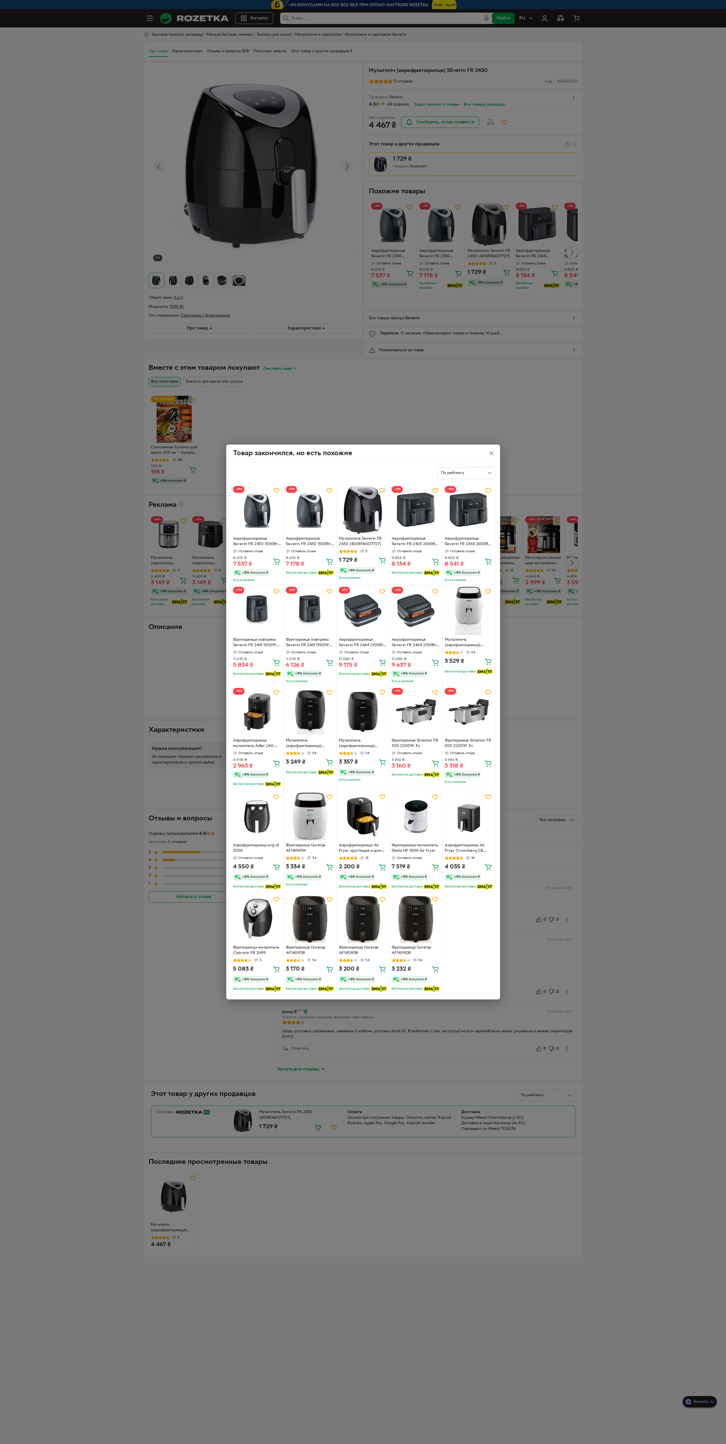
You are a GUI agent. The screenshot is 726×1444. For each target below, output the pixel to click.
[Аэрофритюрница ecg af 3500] (257, 816)
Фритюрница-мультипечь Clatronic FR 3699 (256, 950)
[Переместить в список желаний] (276, 490)
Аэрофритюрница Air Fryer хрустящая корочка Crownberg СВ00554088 (362, 848)
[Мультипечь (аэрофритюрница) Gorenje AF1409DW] (469, 611)
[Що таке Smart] (326, 572)
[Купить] (276, 561)
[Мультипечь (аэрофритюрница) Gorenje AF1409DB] (310, 712)
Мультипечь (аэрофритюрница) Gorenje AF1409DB (303, 744)
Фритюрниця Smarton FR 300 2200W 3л (415, 743)
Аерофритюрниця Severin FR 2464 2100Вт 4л (361, 643)
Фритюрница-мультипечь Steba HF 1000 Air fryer (415, 848)
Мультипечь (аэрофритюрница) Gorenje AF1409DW (463, 643)
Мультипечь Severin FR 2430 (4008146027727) (360, 541)
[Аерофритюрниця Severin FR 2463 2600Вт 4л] (416, 510)
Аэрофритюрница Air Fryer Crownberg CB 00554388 (465, 848)
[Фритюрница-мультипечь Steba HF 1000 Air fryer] (416, 816)
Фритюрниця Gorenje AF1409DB (305, 950)
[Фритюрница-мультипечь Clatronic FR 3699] (257, 919)
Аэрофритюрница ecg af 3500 (256, 848)
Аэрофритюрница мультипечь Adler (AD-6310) (254, 744)
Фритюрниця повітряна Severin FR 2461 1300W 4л (254, 643)
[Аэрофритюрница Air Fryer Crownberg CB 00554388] (469, 816)
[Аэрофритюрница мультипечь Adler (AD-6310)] (257, 712)
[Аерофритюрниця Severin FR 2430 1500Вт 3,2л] (257, 510)
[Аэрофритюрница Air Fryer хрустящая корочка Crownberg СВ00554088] (363, 816)
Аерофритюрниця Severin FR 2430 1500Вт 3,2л (255, 542)
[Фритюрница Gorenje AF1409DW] (310, 816)
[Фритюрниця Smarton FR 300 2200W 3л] (416, 712)
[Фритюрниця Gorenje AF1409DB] (310, 919)
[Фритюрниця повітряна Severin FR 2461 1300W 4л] (257, 611)
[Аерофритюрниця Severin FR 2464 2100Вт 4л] (363, 611)
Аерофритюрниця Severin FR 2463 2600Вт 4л (414, 542)
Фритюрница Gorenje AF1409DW (305, 848)
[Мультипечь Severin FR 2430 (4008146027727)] (363, 510)
